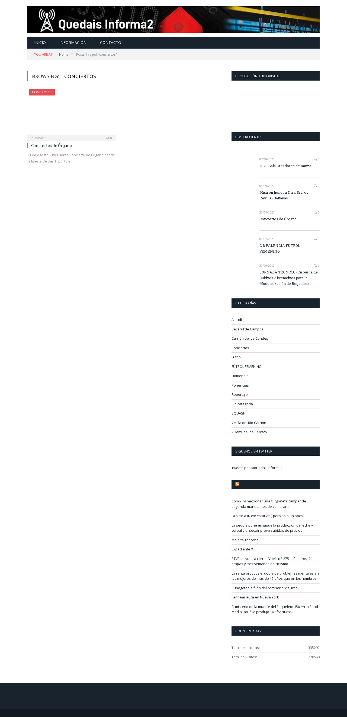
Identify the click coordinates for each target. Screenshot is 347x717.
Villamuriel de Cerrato (249, 431)
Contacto (110, 42)
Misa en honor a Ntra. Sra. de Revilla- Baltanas (284, 195)
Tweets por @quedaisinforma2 (257, 467)
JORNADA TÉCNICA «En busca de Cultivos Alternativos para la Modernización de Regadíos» (288, 278)
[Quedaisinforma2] (173, 18)
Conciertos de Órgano (51, 145)
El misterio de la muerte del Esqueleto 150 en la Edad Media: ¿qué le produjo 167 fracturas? (275, 609)
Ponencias (240, 385)
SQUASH (239, 413)
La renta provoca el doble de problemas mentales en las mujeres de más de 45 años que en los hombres (275, 576)
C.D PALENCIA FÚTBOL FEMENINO (279, 248)
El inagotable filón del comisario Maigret (264, 587)
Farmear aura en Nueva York (255, 597)
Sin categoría (242, 403)
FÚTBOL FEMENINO (247, 366)
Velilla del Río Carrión (249, 422)
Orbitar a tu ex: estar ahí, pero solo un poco (267, 515)
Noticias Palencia (255, 484)
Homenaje (240, 375)
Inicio (40, 42)
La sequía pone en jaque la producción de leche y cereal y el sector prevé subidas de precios (272, 528)
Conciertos (42, 92)
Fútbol (237, 357)
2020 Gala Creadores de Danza (285, 165)
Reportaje (240, 394)
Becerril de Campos (248, 329)
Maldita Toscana (245, 539)
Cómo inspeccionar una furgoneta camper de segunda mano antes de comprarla (269, 504)
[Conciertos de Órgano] (71, 113)
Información (72, 42)
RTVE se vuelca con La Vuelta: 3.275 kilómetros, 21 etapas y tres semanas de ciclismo (272, 561)
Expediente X (242, 549)
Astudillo (239, 319)
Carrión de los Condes (250, 338)
